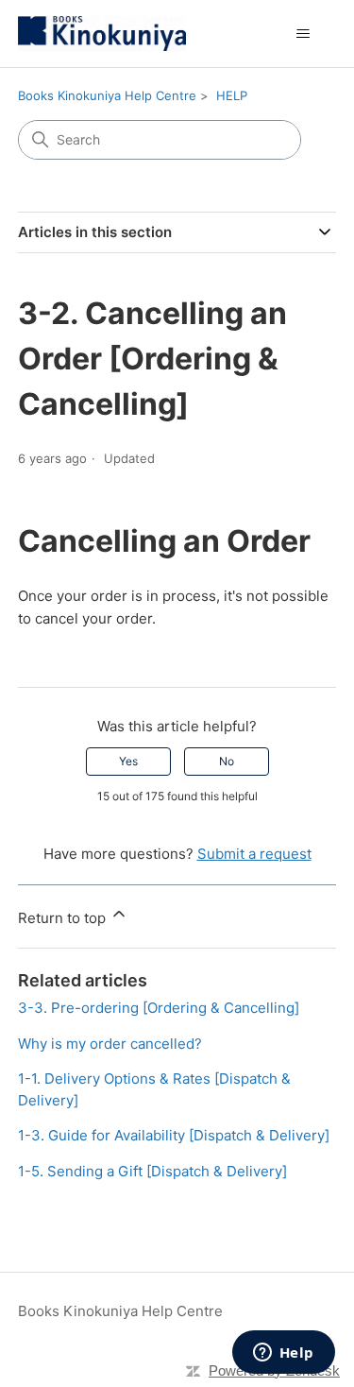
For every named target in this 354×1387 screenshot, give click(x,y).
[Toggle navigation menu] (302, 34)
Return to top (64, 918)
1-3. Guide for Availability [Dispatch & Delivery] (173, 1135)
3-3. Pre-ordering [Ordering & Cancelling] (158, 1008)
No (226, 761)
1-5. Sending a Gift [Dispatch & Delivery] (152, 1171)
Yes (128, 761)
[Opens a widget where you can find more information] (283, 1354)
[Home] (102, 33)
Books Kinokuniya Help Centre (107, 95)
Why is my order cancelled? (110, 1044)
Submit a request (254, 854)
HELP (231, 95)
